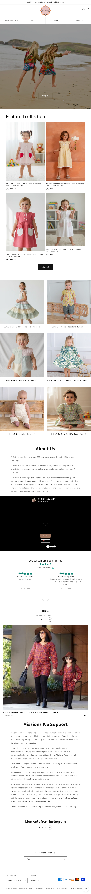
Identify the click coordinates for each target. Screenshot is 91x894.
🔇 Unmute (45, 540)
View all (45, 267)
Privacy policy (50, 888)
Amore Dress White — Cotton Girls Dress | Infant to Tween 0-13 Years (63, 250)
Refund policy (39, 888)
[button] (34, 20)
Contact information (75, 888)
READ (86, 715)
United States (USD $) (15, 880)
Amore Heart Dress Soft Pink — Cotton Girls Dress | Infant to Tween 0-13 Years (23, 184)
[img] (45, 564)
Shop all (45, 95)
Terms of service (62, 888)
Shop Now (45, 536)
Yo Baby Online (15, 888)
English (33, 880)
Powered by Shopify (26, 888)
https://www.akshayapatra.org (63, 806)
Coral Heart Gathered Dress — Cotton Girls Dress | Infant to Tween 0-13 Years (25, 255)
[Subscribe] (64, 859)
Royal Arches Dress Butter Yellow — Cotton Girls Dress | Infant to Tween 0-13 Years (65, 184)
